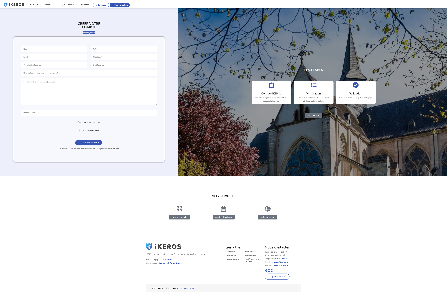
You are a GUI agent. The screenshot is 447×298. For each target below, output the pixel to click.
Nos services (49, 4)
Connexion (102, 5)
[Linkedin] (269, 270)
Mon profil (250, 252)
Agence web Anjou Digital (170, 263)
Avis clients (232, 252)
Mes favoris (232, 255)
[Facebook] (266, 270)
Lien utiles (84, 4)
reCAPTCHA (167, 259)
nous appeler (281, 258)
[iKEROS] (14, 4)
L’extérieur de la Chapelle (252, 260)
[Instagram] (271, 270)
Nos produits (69, 4)
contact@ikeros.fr (279, 262)
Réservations (233, 259)
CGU (180, 288)
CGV (186, 288)
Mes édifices (250, 255)
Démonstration (121, 5)
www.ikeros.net (281, 265)
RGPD (192, 288)
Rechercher (35, 4)
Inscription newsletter (277, 276)
